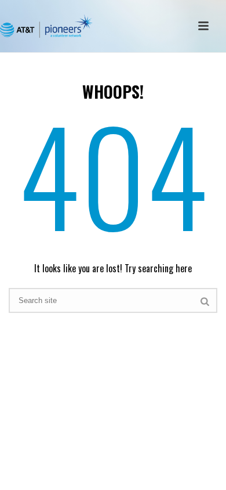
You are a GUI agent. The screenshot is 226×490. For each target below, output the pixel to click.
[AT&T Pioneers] (46, 26)
